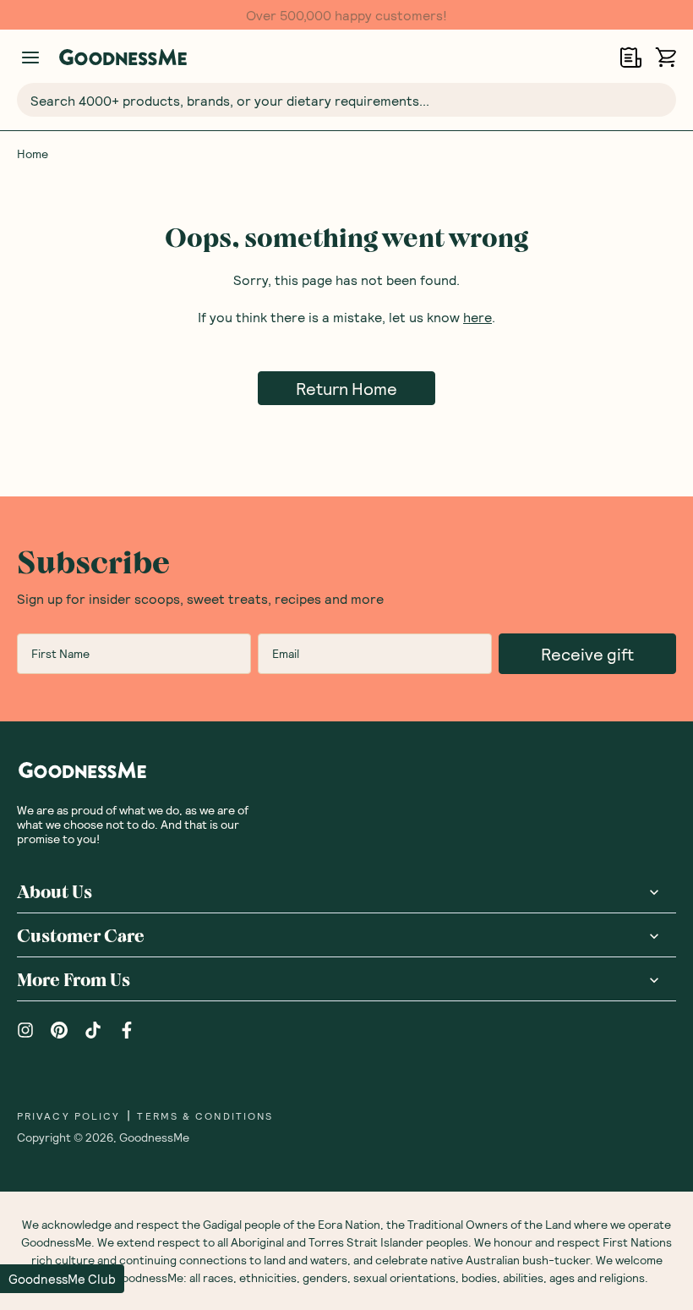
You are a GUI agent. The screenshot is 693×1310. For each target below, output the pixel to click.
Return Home (346, 388)
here (477, 317)
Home (32, 154)
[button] (62, 1278)
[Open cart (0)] (665, 57)
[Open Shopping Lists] (630, 57)
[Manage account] (30, 57)
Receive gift (587, 654)
